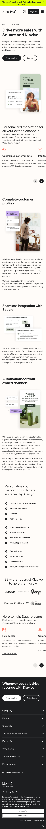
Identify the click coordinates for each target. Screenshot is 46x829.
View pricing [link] (11, 58)
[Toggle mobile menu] (42, 11)
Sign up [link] (30, 58)
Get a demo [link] (32, 698)
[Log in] (24, 11)
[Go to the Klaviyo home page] (9, 11)
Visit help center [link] (9, 653)
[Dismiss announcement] (43, 2)
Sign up (33, 11)
